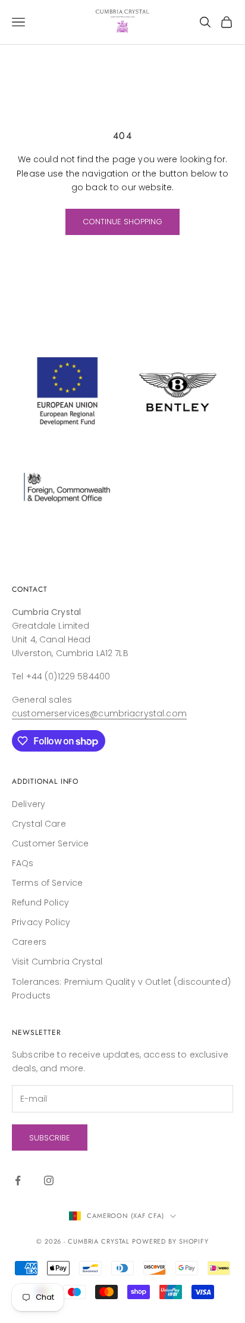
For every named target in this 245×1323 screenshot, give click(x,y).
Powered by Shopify (170, 1241)
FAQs (23, 863)
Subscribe (49, 1137)
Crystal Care (39, 824)
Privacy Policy (41, 922)
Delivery (28, 804)
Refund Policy (40, 902)
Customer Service (50, 843)
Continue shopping (122, 221)
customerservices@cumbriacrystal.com (99, 713)
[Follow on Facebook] (18, 1180)
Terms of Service (47, 883)
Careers (29, 942)
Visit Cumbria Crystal (57, 961)
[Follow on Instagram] (49, 1180)
